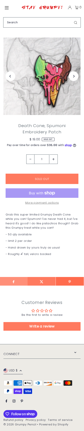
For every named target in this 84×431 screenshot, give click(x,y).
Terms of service (60, 420)
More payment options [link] (42, 202)
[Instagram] (14, 401)
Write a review (41, 326)
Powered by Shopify (53, 424)
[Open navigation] (10, 7)
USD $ (13, 370)
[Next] (73, 76)
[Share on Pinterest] (70, 281)
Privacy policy (36, 420)
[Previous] (10, 76)
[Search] (75, 22)
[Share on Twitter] (42, 281)
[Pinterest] (22, 401)
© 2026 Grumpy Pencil (19, 424)
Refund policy (13, 420)
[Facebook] (6, 401)
